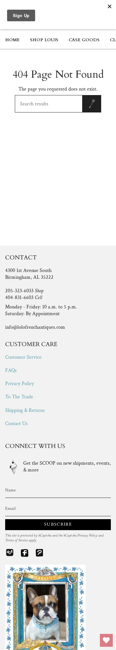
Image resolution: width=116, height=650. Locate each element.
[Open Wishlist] (106, 640)
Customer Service (23, 357)
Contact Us (16, 423)
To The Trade (19, 396)
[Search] (91, 103)
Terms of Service (16, 540)
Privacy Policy (19, 383)
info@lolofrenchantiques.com (35, 327)
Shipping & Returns (25, 410)
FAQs (11, 370)
